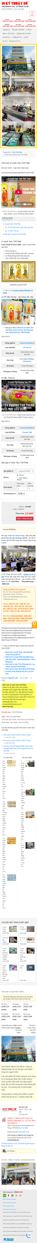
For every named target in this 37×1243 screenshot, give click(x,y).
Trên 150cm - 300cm (22, 479)
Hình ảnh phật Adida (13, 717)
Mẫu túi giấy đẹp (28, 1231)
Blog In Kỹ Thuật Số (8, 1212)
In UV (5, 41)
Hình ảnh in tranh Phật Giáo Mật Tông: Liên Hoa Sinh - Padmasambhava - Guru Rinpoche (20, 659)
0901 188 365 (26, 611)
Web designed (7, 1192)
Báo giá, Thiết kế (18, 30)
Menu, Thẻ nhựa (8, 33)
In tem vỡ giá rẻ (23, 928)
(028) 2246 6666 (26, 618)
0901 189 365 (19, 606)
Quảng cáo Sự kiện (23, 33)
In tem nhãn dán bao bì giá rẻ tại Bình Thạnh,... (5, 954)
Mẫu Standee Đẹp (8, 1223)
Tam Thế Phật (23, 722)
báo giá (6, 540)
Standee (24, 1235)
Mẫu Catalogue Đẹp (8, 1231)
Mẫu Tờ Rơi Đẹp (24, 1227)
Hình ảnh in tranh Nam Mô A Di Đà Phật (20, 669)
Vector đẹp (27, 1212)
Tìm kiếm (32, 14)
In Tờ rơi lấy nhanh (5, 940)
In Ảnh (28, 30)
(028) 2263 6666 (13, 618)
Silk (30, 432)
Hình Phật (5, 722)
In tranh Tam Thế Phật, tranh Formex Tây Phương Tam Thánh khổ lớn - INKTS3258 (19, 330)
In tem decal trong (4, 929)
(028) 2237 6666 (22, 621)
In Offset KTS (16, 37)
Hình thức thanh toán (9, 1209)
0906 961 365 (25, 604)
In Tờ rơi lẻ (22, 939)
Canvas (25, 432)
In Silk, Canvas (12, 231)
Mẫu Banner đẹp (7, 1227)
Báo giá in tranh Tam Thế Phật (14, 234)
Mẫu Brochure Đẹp (19, 1231)
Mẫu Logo (5, 1216)
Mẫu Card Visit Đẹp (18, 1223)
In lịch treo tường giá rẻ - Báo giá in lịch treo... (4, 972)
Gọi (34, 626)
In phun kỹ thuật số (27, 343)
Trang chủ (6, 30)
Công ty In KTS (14, 41)
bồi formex (27, 361)
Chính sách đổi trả (9, 1206)
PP (24, 347)
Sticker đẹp (26, 1220)
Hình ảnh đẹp (12, 1216)
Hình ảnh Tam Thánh (9, 719)
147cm (21, 475)
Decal (29, 347)
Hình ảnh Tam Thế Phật (25, 719)
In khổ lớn (6, 37)
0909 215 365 (14, 604)
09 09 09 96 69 (23, 609)
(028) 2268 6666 (9, 621)
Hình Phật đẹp (17, 152)
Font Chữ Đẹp (18, 1235)
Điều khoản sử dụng (9, 1199)
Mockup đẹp (15, 1220)
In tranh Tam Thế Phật (11, 224)
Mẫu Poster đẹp (27, 1223)
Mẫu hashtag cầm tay (8, 1235)
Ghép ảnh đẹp (28, 1216)
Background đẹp (7, 1220)
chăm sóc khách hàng (16, 535)
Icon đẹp (20, 1220)
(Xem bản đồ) (23, 1128)
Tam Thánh (14, 722)
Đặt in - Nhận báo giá (24, 518)
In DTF (26, 37)
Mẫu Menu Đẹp (16, 1227)
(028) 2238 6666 (17, 616)
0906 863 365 (8, 606)
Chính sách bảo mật (9, 1202)
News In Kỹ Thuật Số (19, 1212)
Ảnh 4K (18, 1216)
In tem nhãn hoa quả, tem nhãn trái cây (23, 954)
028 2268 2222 (24, 1132)
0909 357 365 (12, 609)
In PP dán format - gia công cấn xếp (19, 227)
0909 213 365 (15, 611)
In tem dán (22, 967)
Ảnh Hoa (22, 1216)
